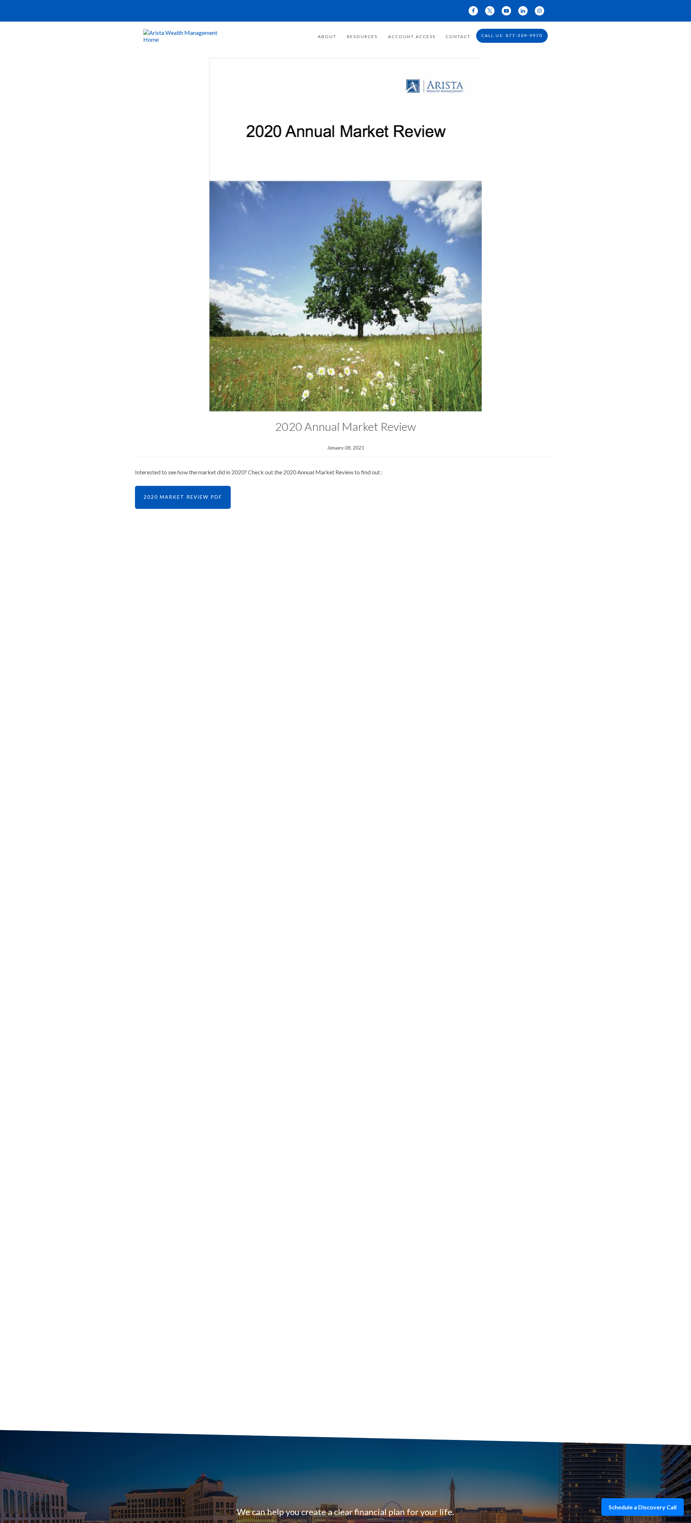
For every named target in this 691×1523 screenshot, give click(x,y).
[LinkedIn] (523, 10)
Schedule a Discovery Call (643, 1507)
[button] (327, 36)
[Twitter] (489, 10)
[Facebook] (473, 10)
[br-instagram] (539, 10)
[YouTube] (506, 10)
